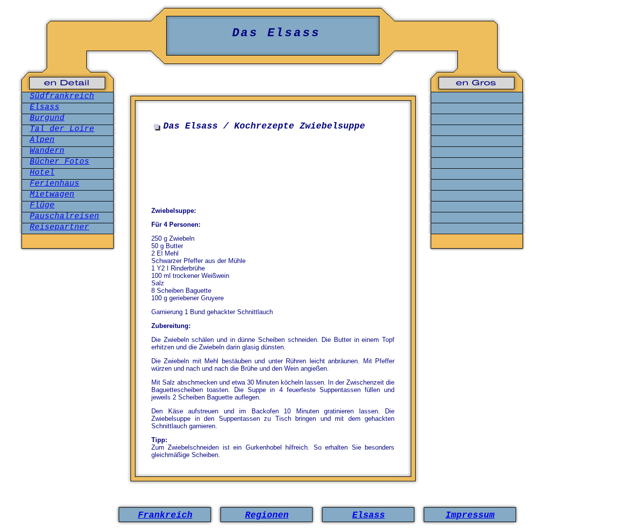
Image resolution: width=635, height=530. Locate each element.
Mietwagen (52, 194)
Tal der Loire (62, 129)
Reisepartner (59, 227)
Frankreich (165, 515)
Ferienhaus (54, 183)
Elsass (45, 107)
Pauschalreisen (64, 216)
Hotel (42, 172)
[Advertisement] (275, 166)
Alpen (42, 139)
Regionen (267, 515)
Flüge (42, 205)
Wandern (47, 150)
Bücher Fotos (59, 161)
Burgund (47, 118)
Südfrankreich (62, 96)
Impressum (470, 515)
